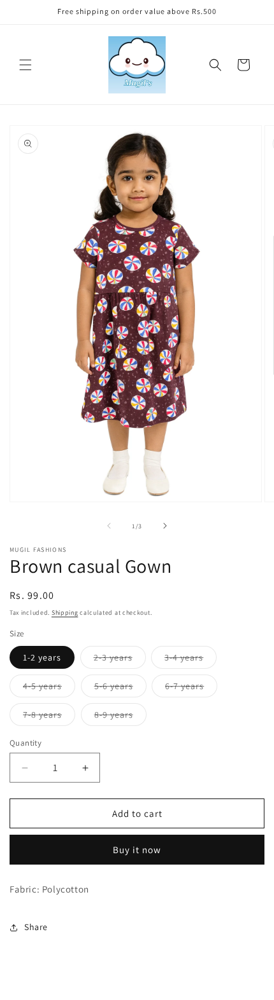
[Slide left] (109, 526)
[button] (25, 65)
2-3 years (120, 660)
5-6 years (120, 688)
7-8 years (49, 717)
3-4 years (190, 660)
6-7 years (191, 688)
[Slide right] (165, 526)
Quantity (25, 742)
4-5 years (49, 688)
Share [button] (36, 927)
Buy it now (137, 850)
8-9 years (120, 717)
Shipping (65, 612)
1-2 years (42, 657)
